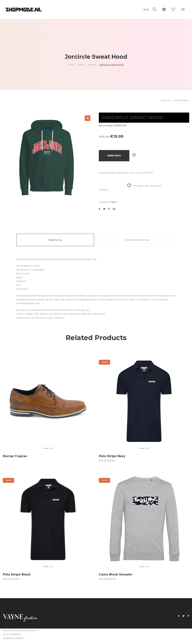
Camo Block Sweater (116, 574)
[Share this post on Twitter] (104, 209)
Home (71, 64)
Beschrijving (55, 239)
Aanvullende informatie (137, 239)
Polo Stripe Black (16, 574)
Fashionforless (64, 259)
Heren (91, 64)
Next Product (182, 100)
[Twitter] (183, 616)
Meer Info (114, 155)
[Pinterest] (188, 616)
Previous (165, 100)
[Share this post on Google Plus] (114, 209)
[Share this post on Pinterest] (109, 209)
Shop (81, 64)
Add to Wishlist (134, 155)
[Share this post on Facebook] (99, 209)
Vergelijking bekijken (14, 638)
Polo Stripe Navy (112, 456)
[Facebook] (178, 616)
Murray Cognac (15, 456)
